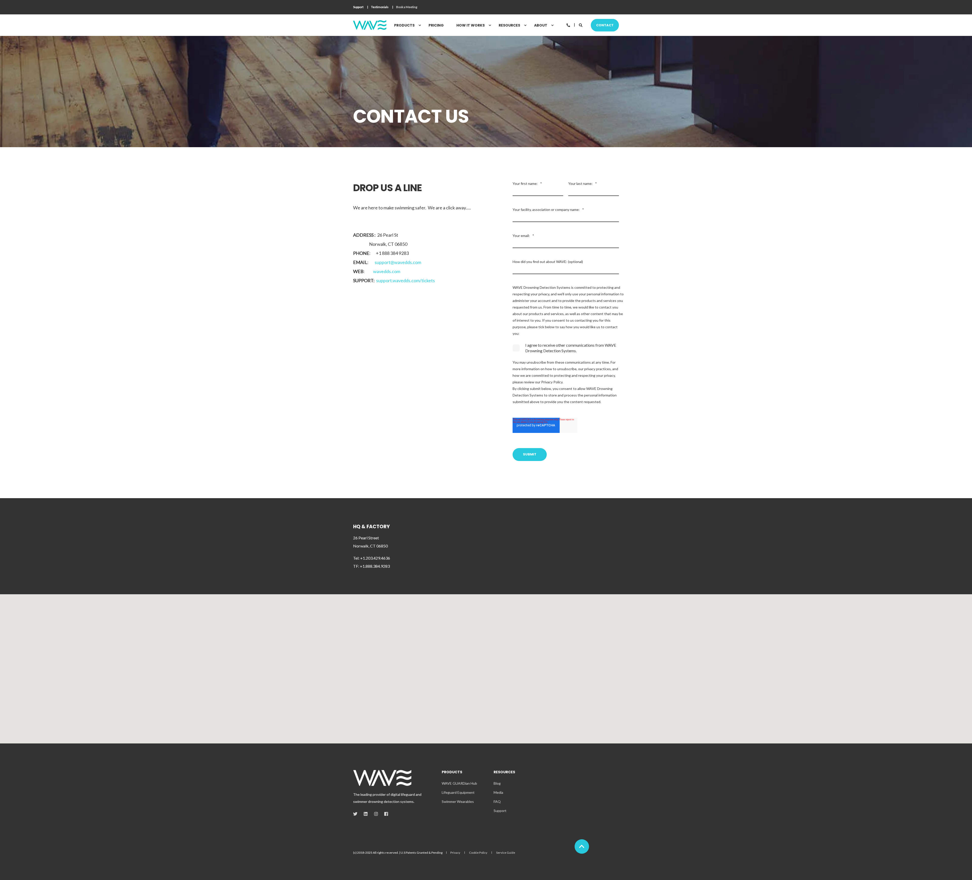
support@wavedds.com (398, 262)
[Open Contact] (568, 24)
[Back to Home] (370, 25)
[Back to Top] (582, 846)
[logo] (382, 778)
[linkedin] (365, 814)
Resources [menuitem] (509, 25)
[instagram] (376, 814)
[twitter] (356, 814)
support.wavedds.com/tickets (405, 280)
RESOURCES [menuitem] (504, 772)
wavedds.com (386, 271)
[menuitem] (358, 7)
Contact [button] (605, 25)
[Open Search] (581, 25)
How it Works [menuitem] (470, 25)
